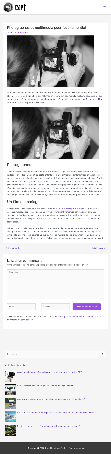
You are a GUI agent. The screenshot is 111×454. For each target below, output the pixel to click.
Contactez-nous (76, 448)
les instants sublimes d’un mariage (68, 209)
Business (25, 32)
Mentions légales (59, 448)
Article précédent (12, 248)
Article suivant (100, 248)
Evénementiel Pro (94, 99)
